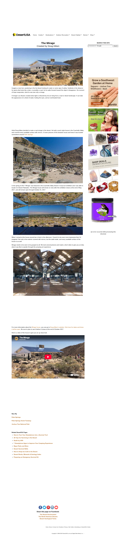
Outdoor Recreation (62, 35)
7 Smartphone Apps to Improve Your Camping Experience (33, 443)
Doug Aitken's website (57, 327)
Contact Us (55, 527)
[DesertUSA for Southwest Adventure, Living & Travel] (22, 35)
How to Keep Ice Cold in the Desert (25, 451)
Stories (85, 35)
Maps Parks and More (21, 446)
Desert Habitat (75, 35)
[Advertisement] (68, 18)
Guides (40, 35)
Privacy (66, 527)
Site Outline (71, 527)
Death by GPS (18, 440)
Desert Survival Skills (21, 449)
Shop (91, 35)
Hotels (88, 527)
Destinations (49, 35)
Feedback (61, 527)
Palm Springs (28, 134)
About (50, 527)
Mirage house (36, 327)
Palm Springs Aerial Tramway (21, 420)
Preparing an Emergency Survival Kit (26, 457)
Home (35, 35)
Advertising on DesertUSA (81, 527)
